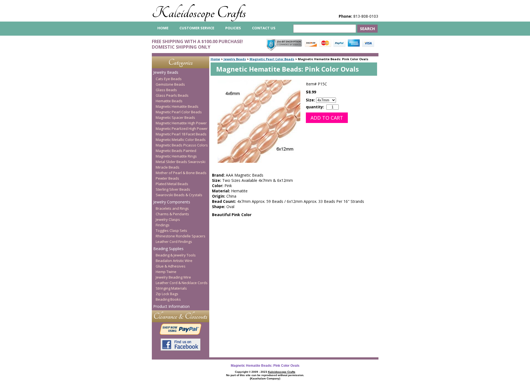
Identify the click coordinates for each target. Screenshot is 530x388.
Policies (233, 27)
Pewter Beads (167, 178)
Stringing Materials (171, 288)
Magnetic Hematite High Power (181, 122)
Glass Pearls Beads (172, 95)
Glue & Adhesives (171, 266)
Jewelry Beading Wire (173, 277)
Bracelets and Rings (172, 208)
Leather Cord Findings (174, 241)
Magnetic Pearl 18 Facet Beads (181, 134)
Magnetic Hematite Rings (176, 156)
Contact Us (263, 27)
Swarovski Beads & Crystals (179, 194)
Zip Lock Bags (167, 293)
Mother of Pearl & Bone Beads (181, 172)
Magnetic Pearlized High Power (182, 128)
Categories (180, 62)
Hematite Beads (169, 100)
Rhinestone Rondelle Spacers (180, 236)
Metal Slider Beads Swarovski (180, 161)
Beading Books (168, 299)
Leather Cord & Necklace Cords (182, 282)
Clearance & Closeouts (180, 316)
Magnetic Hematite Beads (177, 106)
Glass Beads (166, 89)
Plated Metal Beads (172, 183)
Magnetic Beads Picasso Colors (182, 145)
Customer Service (196, 27)
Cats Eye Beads (169, 78)
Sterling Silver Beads (173, 189)
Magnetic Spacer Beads (175, 117)
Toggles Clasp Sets (171, 230)
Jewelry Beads (235, 59)
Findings (162, 224)
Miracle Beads (167, 167)
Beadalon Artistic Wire (174, 260)
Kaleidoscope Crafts (199, 13)
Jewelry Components (171, 202)
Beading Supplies (168, 248)
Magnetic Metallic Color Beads (181, 139)
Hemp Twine (166, 271)
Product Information (171, 306)
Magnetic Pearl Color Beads (272, 59)
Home (215, 59)
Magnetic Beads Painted (176, 150)
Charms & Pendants (172, 213)
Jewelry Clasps (168, 219)
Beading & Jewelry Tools (176, 255)
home (162, 27)
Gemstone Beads (170, 84)
